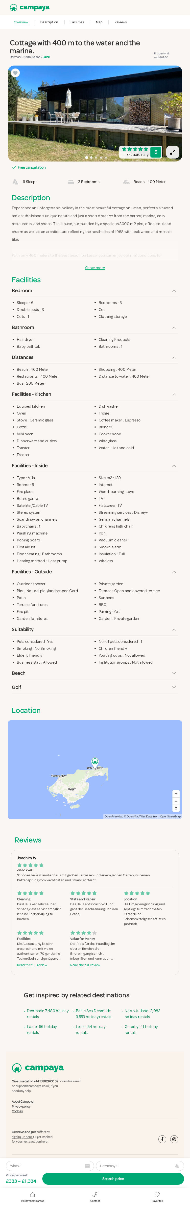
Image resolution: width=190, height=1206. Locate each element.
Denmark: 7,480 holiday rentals (48, 1013)
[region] (95, 114)
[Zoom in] (176, 793)
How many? (108, 1166)
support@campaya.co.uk (32, 1086)
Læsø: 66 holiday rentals (42, 1029)
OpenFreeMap (114, 816)
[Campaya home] (28, 7)
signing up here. (22, 1137)
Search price (113, 1178)
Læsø (46, 57)
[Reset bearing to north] (176, 808)
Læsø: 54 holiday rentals (90, 1029)
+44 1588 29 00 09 (46, 1081)
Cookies (17, 1111)
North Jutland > (33, 57)
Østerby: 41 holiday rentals (141, 1029)
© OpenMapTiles (135, 816)
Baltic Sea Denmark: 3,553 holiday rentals (93, 1013)
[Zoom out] (176, 801)
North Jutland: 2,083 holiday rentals (142, 1013)
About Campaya (23, 1102)
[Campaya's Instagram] (174, 1139)
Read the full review (32, 965)
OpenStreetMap (170, 816)
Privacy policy (21, 1106)
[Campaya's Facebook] (162, 1139)
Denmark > (17, 57)
